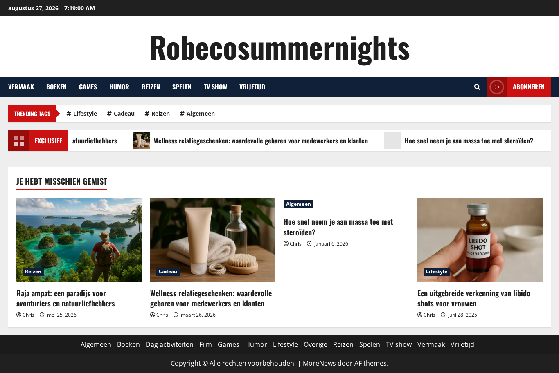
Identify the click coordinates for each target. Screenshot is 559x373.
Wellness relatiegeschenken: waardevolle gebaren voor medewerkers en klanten (252, 140)
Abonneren (529, 87)
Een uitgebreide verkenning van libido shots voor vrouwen (473, 298)
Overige (315, 344)
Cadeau (124, 113)
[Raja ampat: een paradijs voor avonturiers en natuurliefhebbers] (79, 239)
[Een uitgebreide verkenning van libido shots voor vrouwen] (480, 239)
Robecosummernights (279, 46)
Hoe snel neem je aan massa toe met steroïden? (460, 140)
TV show (215, 87)
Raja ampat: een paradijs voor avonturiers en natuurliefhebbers (65, 298)
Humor (119, 87)
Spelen (182, 87)
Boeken (56, 87)
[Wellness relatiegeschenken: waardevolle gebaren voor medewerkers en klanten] (213, 239)
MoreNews (319, 363)
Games (88, 87)
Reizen (151, 87)
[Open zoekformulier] (477, 87)
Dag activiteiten (170, 344)
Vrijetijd (252, 87)
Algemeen (201, 113)
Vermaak (21, 87)
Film (205, 344)
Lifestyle (85, 113)
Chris (28, 314)
